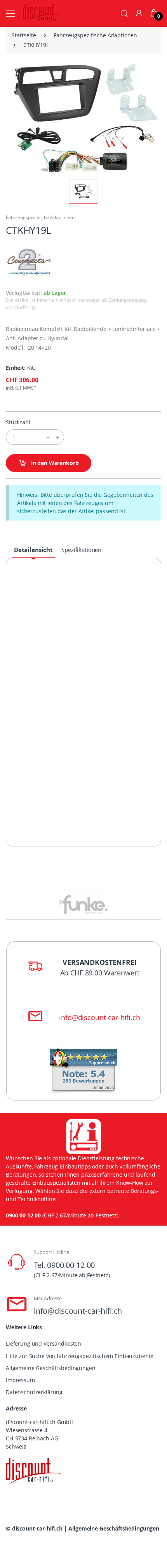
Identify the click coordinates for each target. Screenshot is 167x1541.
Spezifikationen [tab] (81, 550)
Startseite (24, 35)
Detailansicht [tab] (33, 550)
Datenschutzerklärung (34, 1392)
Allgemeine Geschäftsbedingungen (51, 1368)
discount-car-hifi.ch (37, 1528)
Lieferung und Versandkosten (43, 1343)
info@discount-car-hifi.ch (99, 1017)
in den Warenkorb (54, 463)
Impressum (20, 1380)
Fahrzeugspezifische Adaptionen (95, 35)
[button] (124, 13)
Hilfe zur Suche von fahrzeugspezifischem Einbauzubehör (80, 1356)
